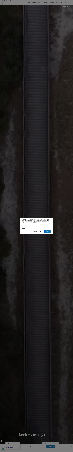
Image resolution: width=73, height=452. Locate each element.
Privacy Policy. (28, 222)
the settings (23, 228)
